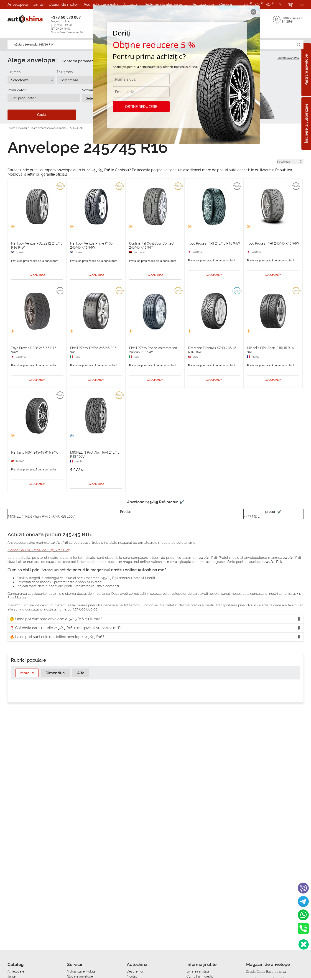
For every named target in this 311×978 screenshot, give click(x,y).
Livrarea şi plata (197, 971)
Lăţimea (14, 72)
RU (301, 5)
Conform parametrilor (81, 61)
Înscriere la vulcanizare (306, 123)
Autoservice (203, 4)
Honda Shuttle (19, 550)
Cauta (41, 115)
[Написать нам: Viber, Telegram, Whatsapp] (303, 944)
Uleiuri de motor (63, 4)
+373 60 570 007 (67, 24)
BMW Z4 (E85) (43, 550)
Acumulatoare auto (101, 4)
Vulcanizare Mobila (81, 971)
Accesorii (131, 4)
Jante (38, 4)
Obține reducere (141, 106)
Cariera (225, 4)
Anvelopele (18, 4)
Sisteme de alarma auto (166, 4)
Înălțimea (65, 72)
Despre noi (135, 971)
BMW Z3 (62, 550)
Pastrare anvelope (306, 69)
